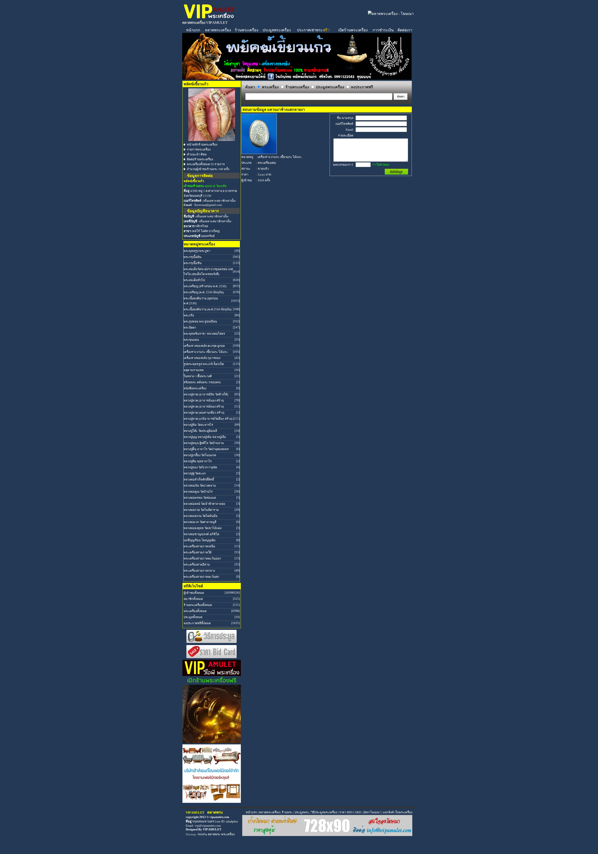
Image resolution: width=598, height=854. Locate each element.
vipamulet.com (219, 817)
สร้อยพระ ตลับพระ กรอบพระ (202, 382)
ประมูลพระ (302, 812)
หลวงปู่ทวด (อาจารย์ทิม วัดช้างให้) (206, 394)
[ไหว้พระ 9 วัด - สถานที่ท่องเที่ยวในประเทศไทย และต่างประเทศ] (211, 742)
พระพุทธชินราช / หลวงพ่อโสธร (204, 333)
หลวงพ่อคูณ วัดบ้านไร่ (198, 491)
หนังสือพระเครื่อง (195, 388)
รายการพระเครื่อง (198, 149)
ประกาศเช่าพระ (313, 30)
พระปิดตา (190, 327)
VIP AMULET (212, 829)
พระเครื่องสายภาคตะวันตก (201, 576)
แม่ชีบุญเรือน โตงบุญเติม (200, 540)
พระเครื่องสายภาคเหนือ (199, 546)
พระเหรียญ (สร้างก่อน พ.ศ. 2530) (205, 286)
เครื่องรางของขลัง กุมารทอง (202, 358)
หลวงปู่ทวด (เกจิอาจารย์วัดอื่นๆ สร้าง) (208, 418)
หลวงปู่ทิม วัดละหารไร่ (198, 425)
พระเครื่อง (228, 834)
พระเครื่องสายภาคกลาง (199, 570)
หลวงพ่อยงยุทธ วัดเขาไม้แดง (202, 528)
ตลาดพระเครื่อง (218, 30)
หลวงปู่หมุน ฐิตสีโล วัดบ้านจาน (204, 443)
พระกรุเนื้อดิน (192, 257)
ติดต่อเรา (405, 30)
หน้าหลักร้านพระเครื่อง (202, 144)
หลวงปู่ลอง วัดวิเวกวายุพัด (200, 467)
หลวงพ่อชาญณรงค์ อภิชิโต (201, 534)
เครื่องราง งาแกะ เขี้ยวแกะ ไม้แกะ (206, 352)
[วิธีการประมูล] (211, 642)
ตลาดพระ (214, 834)
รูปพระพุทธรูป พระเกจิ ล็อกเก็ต (204, 364)
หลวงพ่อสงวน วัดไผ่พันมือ (200, 516)
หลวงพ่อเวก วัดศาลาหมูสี (200, 522)
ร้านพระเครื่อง (246, 30)
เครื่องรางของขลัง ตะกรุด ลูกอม (204, 346)
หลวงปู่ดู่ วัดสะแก (195, 473)
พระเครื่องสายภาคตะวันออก (202, 558)
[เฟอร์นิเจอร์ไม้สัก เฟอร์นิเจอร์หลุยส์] (211, 802)
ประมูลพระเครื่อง (277, 30)
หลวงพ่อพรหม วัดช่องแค (200, 497)
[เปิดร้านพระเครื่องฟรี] (211, 682)
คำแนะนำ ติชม (197, 154)
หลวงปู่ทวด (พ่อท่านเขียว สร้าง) (204, 412)
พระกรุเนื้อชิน (193, 263)
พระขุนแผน (191, 339)
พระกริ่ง (189, 315)
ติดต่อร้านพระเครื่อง (200, 159)
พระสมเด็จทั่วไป (194, 280)
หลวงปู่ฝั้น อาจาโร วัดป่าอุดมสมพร (206, 449)
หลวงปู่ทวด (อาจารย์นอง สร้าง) (204, 400)
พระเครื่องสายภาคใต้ (197, 552)
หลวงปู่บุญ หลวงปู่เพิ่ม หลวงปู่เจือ (205, 437)
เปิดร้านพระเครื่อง (353, 30)
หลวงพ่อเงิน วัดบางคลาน (200, 485)
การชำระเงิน (383, 30)
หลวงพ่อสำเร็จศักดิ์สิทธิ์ (199, 479)
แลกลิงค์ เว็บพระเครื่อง (397, 812)
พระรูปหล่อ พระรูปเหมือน (200, 321)
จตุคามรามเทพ (194, 370)
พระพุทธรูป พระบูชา (197, 251)
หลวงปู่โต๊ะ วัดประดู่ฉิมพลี (200, 431)
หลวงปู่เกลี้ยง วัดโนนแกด (200, 455)
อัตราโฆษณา (372, 812)
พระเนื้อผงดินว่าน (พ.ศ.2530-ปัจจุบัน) (207, 309)
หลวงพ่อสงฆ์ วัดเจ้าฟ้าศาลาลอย (204, 504)
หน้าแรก (193, 30)
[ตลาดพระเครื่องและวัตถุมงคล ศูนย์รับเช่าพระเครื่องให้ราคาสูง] (209, 18)
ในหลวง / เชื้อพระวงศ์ (198, 376)
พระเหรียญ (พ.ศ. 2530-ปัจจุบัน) (204, 292)
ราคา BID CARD (350, 812)
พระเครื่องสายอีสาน (197, 564)
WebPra (202, 834)
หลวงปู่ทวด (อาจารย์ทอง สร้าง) (204, 406)
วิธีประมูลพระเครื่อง (324, 812)
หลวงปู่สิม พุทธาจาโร (198, 461)
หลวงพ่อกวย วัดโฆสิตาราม (201, 510)
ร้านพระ (287, 812)
